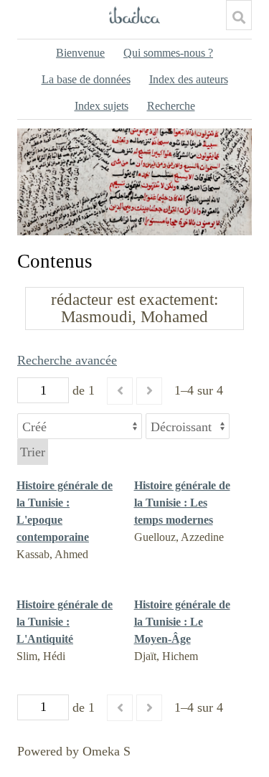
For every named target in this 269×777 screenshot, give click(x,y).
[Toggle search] (239, 17)
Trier (32, 452)
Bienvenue (80, 53)
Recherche (171, 106)
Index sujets (101, 106)
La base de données (86, 79)
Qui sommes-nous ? (168, 53)
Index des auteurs (188, 79)
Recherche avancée (67, 360)
